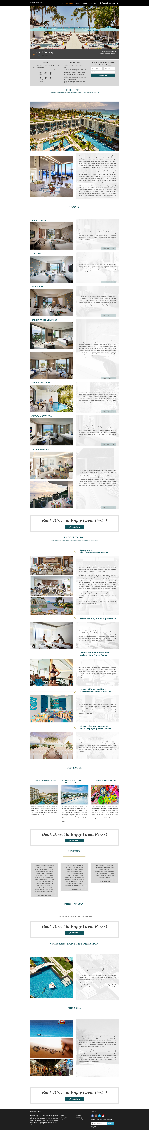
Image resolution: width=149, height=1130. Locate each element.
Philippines (46, 55)
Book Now (75, 527)
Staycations (64, 1119)
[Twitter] (107, 3)
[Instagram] (103, 3)
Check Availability (108, 248)
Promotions (86, 3)
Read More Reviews (53, 70)
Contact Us (78, 1115)
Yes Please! (110, 1123)
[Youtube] (105, 3)
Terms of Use (79, 1117)
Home (61, 3)
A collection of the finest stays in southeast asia (42, 4)
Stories (78, 3)
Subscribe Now (103, 75)
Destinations (69, 3)
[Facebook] (101, 3)
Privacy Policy (79, 1119)
